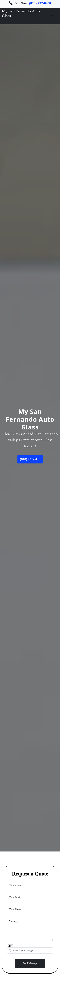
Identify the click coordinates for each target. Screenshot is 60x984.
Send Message (30, 963)
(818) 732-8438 (30, 459)
